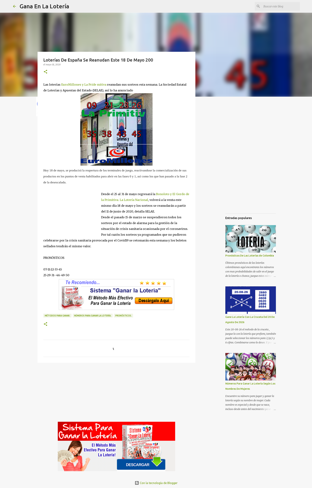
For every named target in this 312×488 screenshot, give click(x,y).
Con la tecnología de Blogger (158, 483)
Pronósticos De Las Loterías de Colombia (249, 255)
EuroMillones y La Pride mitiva (83, 84)
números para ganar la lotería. (92, 315)
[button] (45, 72)
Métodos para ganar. (57, 315)
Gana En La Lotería (44, 6)
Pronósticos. (123, 315)
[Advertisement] (72, 209)
